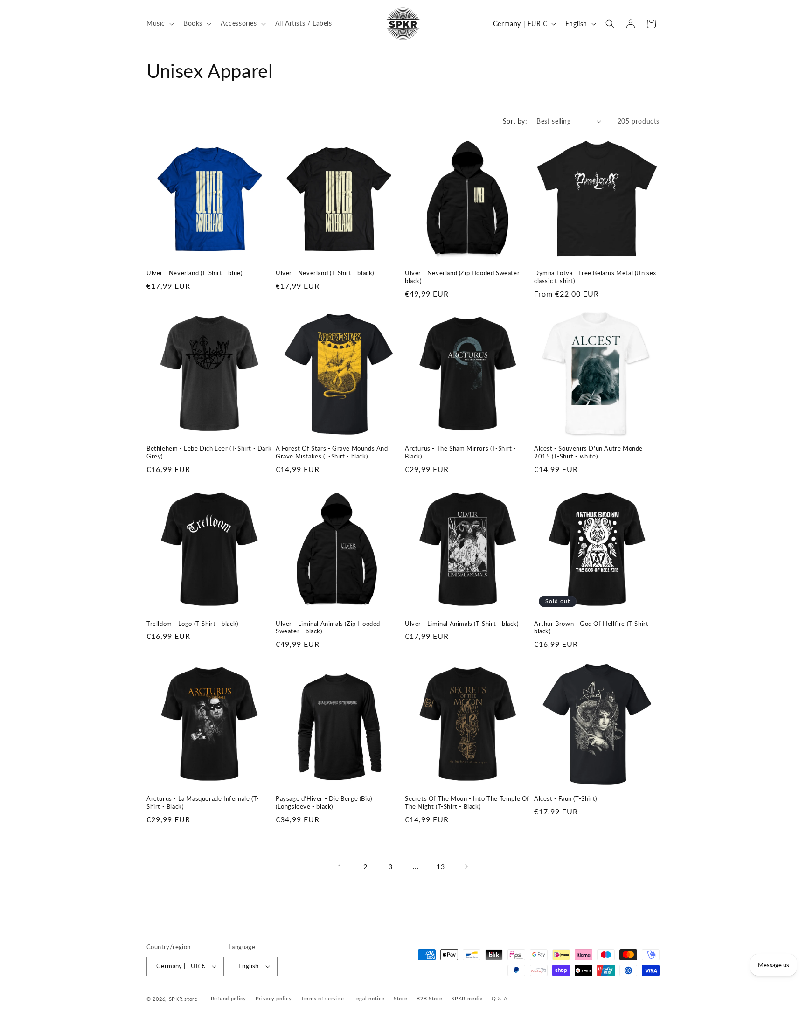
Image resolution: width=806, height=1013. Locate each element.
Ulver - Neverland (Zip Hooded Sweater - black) (464, 276)
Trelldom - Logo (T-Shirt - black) (192, 623)
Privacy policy (274, 998)
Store (401, 998)
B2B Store (429, 998)
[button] (159, 23)
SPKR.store (183, 999)
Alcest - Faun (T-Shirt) (565, 798)
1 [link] (340, 866)
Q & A (499, 998)
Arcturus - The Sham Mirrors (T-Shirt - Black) (460, 452)
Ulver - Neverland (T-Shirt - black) (325, 273)
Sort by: (515, 121)
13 (441, 867)
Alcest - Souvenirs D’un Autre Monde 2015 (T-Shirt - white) (588, 452)
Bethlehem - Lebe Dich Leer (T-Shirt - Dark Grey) (208, 452)
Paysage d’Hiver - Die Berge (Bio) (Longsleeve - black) (324, 802)
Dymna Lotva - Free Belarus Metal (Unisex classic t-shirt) (595, 276)
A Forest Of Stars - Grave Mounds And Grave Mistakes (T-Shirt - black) (332, 452)
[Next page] (466, 866)
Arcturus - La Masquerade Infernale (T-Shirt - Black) (202, 802)
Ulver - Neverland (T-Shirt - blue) (194, 273)
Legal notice (368, 998)
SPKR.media (467, 998)
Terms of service (322, 998)
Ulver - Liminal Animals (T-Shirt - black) (462, 623)
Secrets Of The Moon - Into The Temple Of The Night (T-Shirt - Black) (467, 802)
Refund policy (228, 998)
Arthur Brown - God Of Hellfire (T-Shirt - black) (593, 627)
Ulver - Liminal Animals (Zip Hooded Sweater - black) (328, 627)
